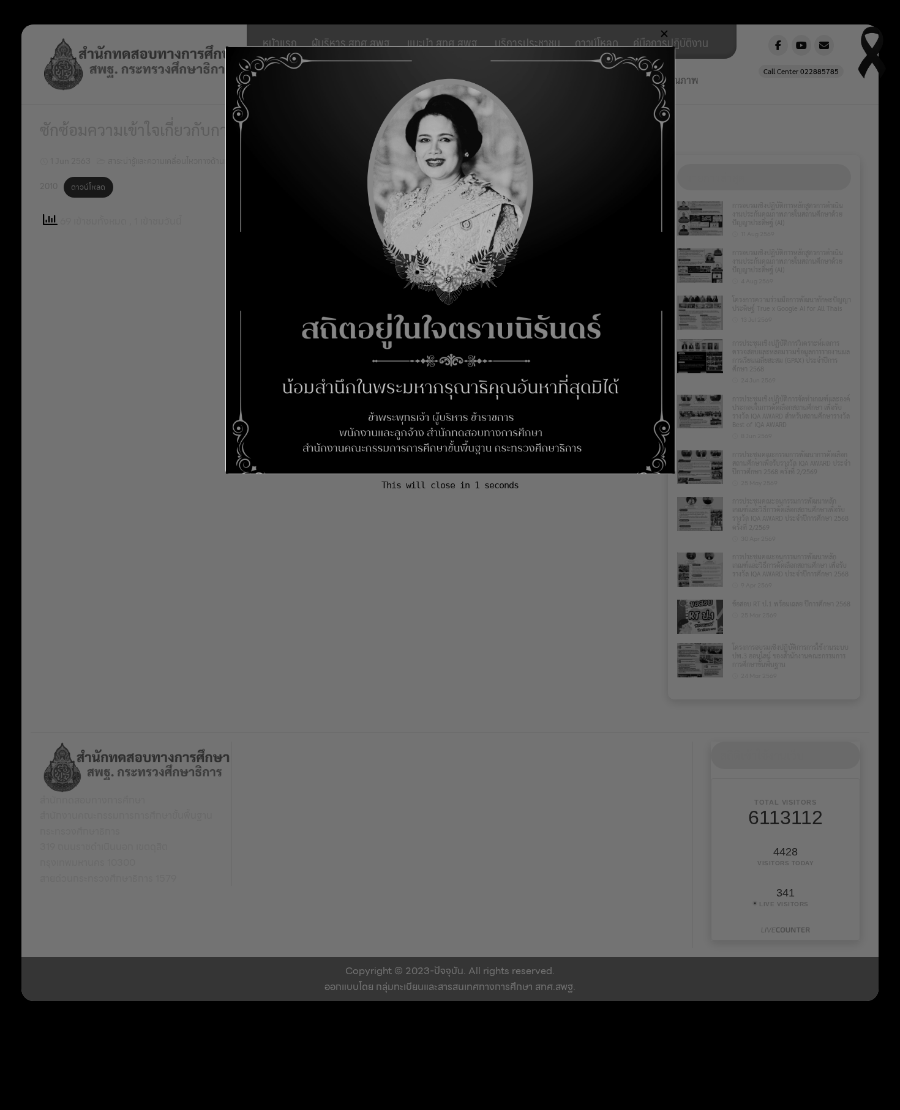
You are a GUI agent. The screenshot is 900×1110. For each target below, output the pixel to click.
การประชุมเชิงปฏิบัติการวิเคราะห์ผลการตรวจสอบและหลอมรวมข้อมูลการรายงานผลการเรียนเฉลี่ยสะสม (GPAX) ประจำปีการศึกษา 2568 (791, 355)
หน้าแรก (280, 42)
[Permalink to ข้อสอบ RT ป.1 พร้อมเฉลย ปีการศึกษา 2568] (700, 616)
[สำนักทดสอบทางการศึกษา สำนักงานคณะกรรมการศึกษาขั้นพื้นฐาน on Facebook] (778, 45)
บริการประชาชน (527, 42)
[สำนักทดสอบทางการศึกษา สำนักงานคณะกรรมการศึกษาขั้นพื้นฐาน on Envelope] (824, 45)
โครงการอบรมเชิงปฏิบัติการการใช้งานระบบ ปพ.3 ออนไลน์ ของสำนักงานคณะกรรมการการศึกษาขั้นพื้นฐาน (790, 656)
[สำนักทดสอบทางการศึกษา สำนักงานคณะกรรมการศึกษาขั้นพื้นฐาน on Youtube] (801, 45)
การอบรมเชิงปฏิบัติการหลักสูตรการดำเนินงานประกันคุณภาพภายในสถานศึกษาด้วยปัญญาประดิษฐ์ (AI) (787, 214)
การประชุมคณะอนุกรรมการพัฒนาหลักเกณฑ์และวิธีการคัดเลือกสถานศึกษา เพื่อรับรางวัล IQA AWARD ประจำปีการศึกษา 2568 (790, 565)
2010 (49, 187)
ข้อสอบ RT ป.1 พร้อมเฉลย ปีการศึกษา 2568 (791, 603)
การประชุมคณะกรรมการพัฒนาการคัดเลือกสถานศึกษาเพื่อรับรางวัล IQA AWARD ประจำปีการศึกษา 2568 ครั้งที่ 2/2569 (791, 463)
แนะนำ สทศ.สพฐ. (443, 42)
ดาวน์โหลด (596, 42)
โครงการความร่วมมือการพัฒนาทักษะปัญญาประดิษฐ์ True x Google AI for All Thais (791, 304)
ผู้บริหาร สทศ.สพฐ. (352, 42)
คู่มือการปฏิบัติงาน (670, 42)
